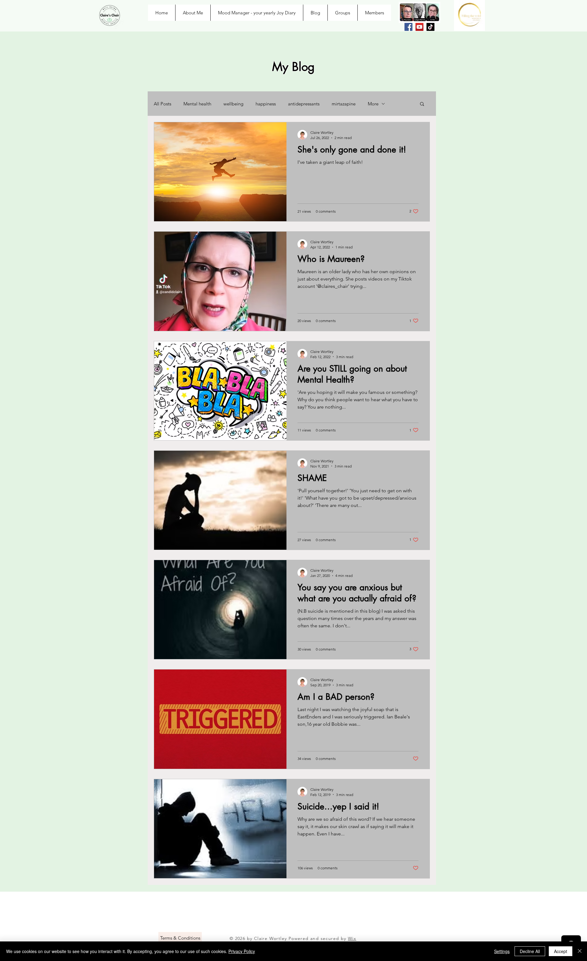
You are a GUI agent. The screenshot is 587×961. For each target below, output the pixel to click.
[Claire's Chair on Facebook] (408, 27)
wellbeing (233, 104)
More (373, 104)
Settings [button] (502, 951)
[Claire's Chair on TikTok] (430, 27)
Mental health (197, 104)
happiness (266, 104)
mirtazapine (344, 104)
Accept (560, 951)
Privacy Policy (241, 951)
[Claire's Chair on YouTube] (419, 27)
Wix (352, 938)
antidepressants (303, 104)
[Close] (579, 951)
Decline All (530, 951)
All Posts (162, 104)
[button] (422, 104)
